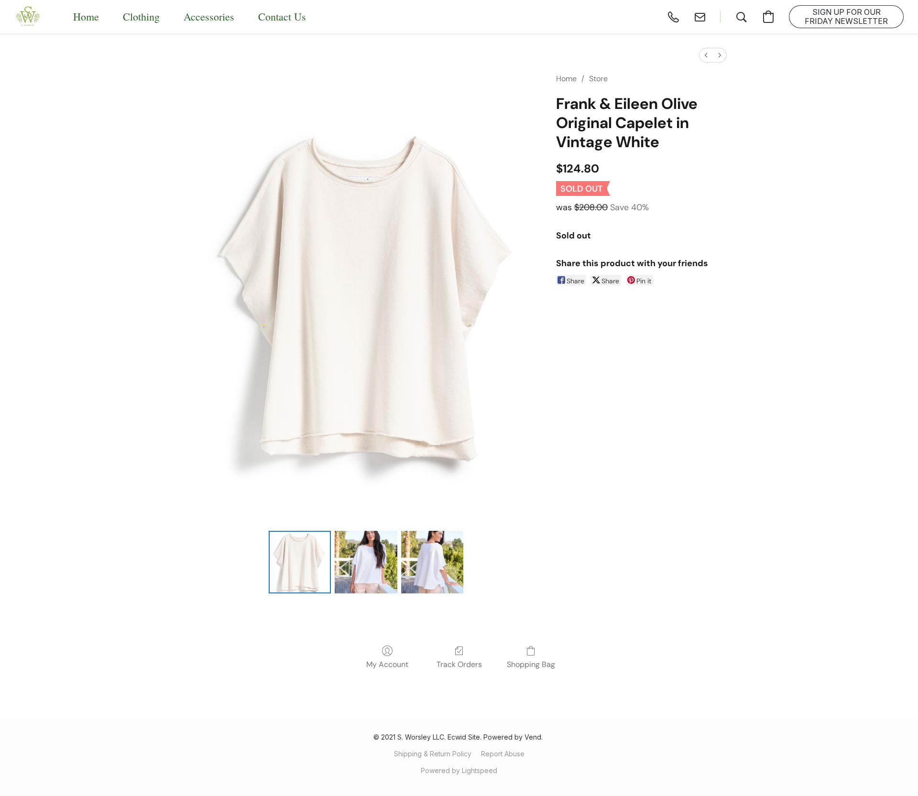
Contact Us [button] (282, 16)
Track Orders (459, 664)
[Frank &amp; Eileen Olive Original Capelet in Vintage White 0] (300, 562)
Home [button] (86, 16)
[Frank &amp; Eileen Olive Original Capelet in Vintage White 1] (366, 562)
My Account (387, 664)
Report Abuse (503, 754)
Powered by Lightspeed (459, 770)
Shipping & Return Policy (432, 754)
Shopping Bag (531, 664)
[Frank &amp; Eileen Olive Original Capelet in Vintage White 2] (432, 562)
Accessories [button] (209, 16)
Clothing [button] (141, 16)
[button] (28, 17)
